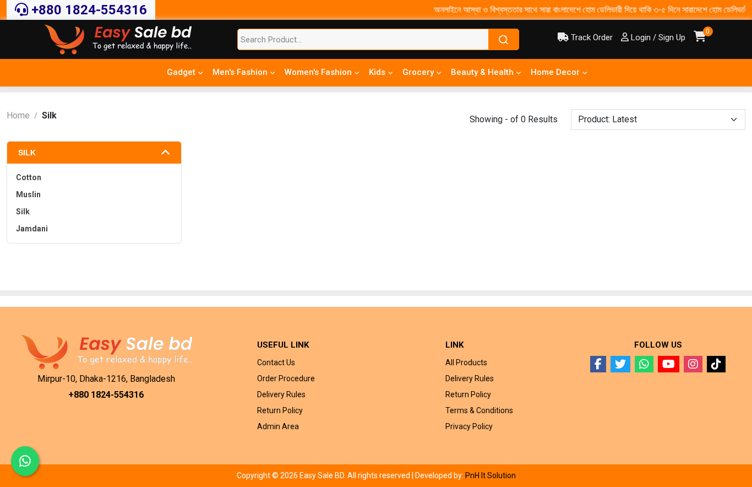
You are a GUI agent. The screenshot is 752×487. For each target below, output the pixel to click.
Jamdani (32, 228)
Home (18, 115)
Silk (27, 152)
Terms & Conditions (479, 410)
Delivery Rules (281, 394)
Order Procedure (286, 378)
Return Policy (280, 410)
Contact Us (276, 362)
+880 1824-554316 (87, 10)
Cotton (28, 177)
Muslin (28, 194)
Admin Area (278, 426)
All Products (466, 362)
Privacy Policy (469, 426)
